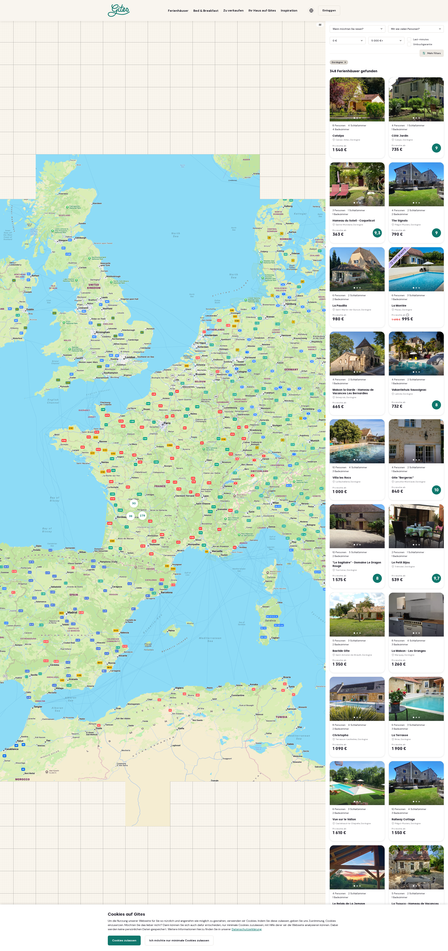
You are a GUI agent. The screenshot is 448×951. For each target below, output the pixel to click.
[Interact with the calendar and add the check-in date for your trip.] (331, 28)
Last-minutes (421, 39)
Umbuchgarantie (422, 44)
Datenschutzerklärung (247, 929)
